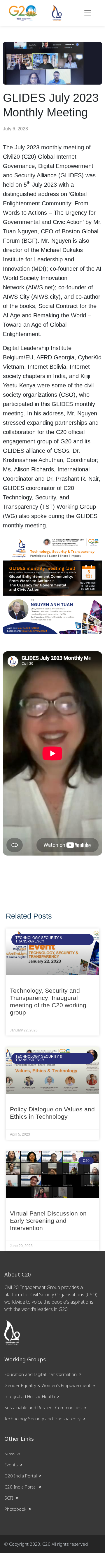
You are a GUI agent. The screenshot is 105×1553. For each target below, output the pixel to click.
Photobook (15, 1509)
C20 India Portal (20, 1487)
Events (11, 1465)
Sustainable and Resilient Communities (42, 1407)
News (9, 1453)
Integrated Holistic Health (29, 1396)
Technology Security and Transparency (42, 1418)
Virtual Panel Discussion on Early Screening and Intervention (48, 1220)
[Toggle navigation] (88, 13)
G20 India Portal (20, 1476)
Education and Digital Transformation (40, 1374)
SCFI (8, 1498)
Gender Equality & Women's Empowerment (47, 1385)
